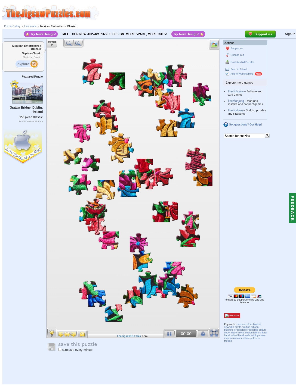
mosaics (237, 338)
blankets (229, 329)
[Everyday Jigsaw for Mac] (23, 145)
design (249, 332)
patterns (255, 338)
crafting (246, 327)
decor (227, 332)
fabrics (257, 332)
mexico (241, 324)
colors (249, 324)
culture (262, 329)
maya (262, 335)
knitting (255, 335)
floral (264, 332)
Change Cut (237, 54)
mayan (228, 338)
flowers (257, 324)
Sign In (290, 34)
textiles (228, 340)
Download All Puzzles (242, 62)
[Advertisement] (198, 12)
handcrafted (230, 335)
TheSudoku (235, 110)
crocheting (252, 329)
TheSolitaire (236, 91)
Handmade (30, 26)
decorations (237, 332)
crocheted (240, 329)
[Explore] (27, 64)
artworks (229, 327)
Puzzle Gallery (12, 26)
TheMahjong (236, 101)
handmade (244, 335)
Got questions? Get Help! (245, 124)
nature (246, 338)
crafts (238, 327)
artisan (255, 327)
